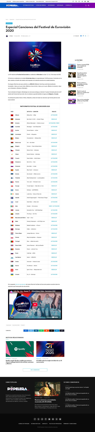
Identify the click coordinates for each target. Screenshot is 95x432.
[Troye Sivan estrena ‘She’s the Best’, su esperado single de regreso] (72, 74)
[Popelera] (13, 5)
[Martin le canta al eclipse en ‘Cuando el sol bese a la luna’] (72, 93)
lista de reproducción (20, 284)
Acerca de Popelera (24, 423)
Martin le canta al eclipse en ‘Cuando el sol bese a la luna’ (83, 93)
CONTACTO (69, 5)
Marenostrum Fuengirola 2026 (52, 1)
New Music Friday (38, 397)
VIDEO (57, 123)
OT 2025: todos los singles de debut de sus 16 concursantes (49, 361)
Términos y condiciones (69, 423)
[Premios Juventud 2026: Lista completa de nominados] (72, 66)
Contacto (44, 423)
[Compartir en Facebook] (83, 36)
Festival (22, 325)
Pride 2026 (9, 1)
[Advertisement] (47, 13)
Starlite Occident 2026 (30, 1)
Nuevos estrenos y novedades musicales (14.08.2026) (82, 84)
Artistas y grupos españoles (18, 1)
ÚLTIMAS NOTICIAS (28, 5)
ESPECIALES (60, 5)
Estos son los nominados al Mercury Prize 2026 (83, 100)
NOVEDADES (51, 5)
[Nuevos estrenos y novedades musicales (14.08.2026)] (72, 84)
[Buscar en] (88, 5)
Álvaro (11, 35)
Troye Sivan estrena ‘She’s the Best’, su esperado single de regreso (82, 75)
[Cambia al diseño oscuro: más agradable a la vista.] (86, 5)
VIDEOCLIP (54, 119)
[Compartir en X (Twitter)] (85, 36)
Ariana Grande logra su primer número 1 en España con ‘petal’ (77, 388)
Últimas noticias (35, 423)
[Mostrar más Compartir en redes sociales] (88, 36)
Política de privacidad (55, 423)
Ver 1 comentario (35, 369)
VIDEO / (51, 206)
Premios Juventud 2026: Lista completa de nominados (83, 66)
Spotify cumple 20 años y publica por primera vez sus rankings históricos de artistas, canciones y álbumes (20, 362)
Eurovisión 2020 (16, 325)
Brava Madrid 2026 (40, 1)
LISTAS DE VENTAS (41, 5)
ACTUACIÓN (54, 115)
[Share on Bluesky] (81, 36)
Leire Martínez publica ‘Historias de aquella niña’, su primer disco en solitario (77, 394)
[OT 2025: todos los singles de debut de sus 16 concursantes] (50, 349)
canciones (8, 325)
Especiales (9, 23)
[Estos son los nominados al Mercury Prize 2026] (72, 101)
